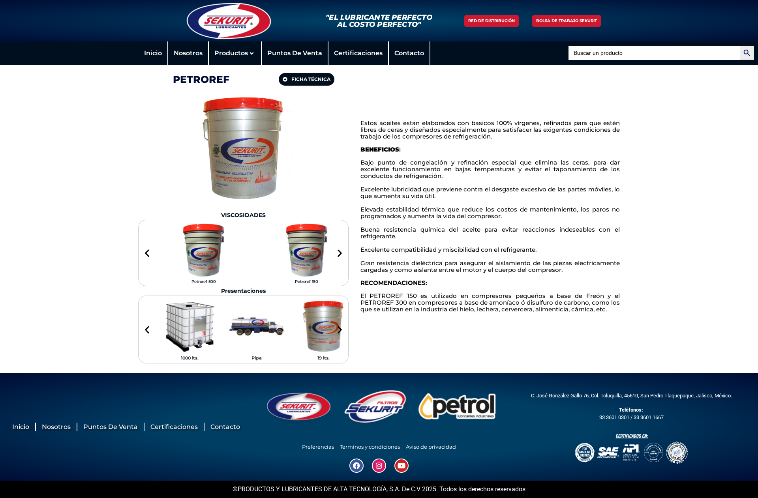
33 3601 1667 (649, 417)
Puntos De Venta (294, 53)
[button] (147, 253)
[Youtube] (401, 466)
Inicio (153, 53)
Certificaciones (358, 53)
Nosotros (188, 53)
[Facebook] (356, 466)
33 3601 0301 (614, 417)
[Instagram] (379, 466)
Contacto (409, 53)
